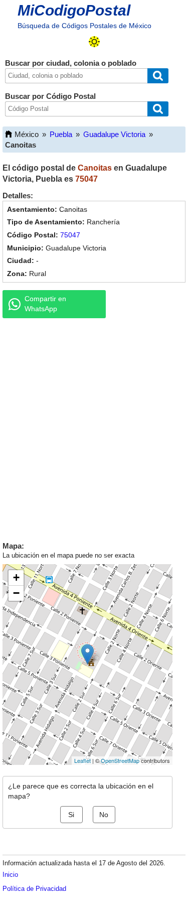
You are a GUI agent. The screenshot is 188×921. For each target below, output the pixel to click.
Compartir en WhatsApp (45, 304)
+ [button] (16, 577)
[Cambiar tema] (94, 41)
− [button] (16, 593)
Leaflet (82, 760)
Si (71, 815)
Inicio (10, 874)
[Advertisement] (94, 427)
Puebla (61, 134)
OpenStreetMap (120, 760)
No (103, 815)
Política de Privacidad (34, 888)
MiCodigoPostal (74, 10)
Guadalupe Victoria (114, 134)
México (27, 134)
